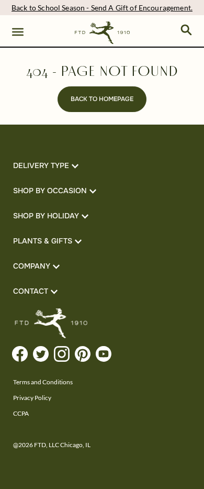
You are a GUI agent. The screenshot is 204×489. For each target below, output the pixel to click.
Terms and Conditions (43, 382)
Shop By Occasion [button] (50, 190)
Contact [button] (30, 291)
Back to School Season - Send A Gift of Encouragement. (102, 7)
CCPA (21, 413)
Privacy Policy (32, 398)
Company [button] (31, 266)
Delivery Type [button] (41, 165)
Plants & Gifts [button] (42, 241)
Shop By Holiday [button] (46, 215)
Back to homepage (102, 99)
